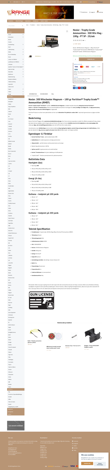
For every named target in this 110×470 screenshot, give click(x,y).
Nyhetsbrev (28, 21)
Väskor (9, 91)
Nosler (9, 114)
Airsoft (9, 34)
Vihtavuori (10, 372)
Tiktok (74, 450)
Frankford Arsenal (11, 203)
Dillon (9, 183)
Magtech (10, 267)
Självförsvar (10, 74)
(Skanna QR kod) (87, 72)
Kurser (9, 57)
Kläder (9, 52)
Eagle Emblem (11, 190)
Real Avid (10, 302)
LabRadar (10, 255)
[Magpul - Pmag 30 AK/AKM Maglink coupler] (92, 335)
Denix (9, 178)
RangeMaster (10, 99)
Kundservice (10, 389)
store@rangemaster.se (16, 453)
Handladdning (11, 44)
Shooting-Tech (11, 317)
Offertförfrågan (19, 21)
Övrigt (9, 94)
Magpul (9, 265)
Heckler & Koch (11, 228)
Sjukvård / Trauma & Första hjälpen (15, 66)
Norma (9, 285)
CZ (9, 176)
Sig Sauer (10, 319)
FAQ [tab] (52, 94)
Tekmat (9, 352)
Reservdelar (10, 71)
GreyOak (10, 215)
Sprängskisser (10, 411)
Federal (9, 198)
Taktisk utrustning (11, 81)
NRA (9, 287)
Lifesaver (10, 111)
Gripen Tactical (11, 218)
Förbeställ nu (90, 59)
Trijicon (9, 364)
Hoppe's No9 (10, 238)
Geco (9, 205)
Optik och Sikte (11, 69)
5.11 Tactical (10, 119)
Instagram (75, 443)
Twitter (75, 445)
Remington (10, 101)
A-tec (9, 121)
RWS (9, 109)
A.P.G (9, 133)
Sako (9, 310)
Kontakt (10, 396)
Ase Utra (10, 136)
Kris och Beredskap (12, 54)
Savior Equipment (11, 312)
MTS (9, 280)
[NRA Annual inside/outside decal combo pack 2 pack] (55, 336)
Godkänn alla (87, 463)
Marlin (9, 272)
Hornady (10, 240)
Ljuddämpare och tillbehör (13, 61)
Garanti (9, 404)
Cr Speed (10, 171)
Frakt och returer (11, 401)
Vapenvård (10, 84)
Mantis (9, 270)
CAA (9, 158)
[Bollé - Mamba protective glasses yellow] (36, 333)
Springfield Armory (12, 332)
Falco (9, 195)
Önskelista (10, 21)
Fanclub (10, 42)
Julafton (9, 414)
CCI (9, 166)
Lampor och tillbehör (12, 59)
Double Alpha (11, 186)
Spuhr (9, 334)
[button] (101, 337)
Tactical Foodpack (12, 347)
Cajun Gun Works (11, 161)
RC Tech (10, 297)
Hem (9, 29)
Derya (9, 181)
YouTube (76, 448)
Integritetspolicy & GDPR (13, 406)
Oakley (9, 104)
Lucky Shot (10, 262)
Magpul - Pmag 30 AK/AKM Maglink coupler (91, 346)
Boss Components (12, 151)
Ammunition (10, 37)
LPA (9, 260)
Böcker (9, 39)
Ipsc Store (10, 245)
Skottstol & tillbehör (12, 79)
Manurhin (10, 275)
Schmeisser (10, 315)
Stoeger (9, 342)
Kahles (9, 250)
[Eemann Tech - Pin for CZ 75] (74, 335)
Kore (9, 253)
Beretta (9, 148)
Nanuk (9, 282)
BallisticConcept (11, 141)
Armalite (10, 128)
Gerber (9, 208)
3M (8, 116)
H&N (9, 225)
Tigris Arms (10, 354)
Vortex (9, 377)
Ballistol (10, 143)
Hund (9, 47)
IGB (9, 243)
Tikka (9, 357)
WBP (9, 382)
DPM (9, 188)
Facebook (75, 441)
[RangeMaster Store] (18, 12)
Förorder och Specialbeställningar (15, 394)
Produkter (10, 32)
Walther (9, 379)
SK (8, 322)
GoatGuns (10, 213)
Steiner (9, 339)
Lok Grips (10, 257)
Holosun (10, 235)
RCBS (9, 300)
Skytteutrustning (11, 76)
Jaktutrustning (11, 49)
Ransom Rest (11, 295)
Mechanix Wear (11, 277)
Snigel (9, 327)
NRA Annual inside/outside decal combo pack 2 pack (54, 347)
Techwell (10, 349)
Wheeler (9, 384)
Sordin (9, 329)
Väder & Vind (11, 86)
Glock (9, 210)
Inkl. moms (16, 2)
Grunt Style (10, 220)
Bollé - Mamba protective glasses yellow (34, 341)
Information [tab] (33, 94)
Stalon (9, 337)
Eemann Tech (11, 193)
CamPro (10, 163)
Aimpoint (10, 124)
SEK (23, 2)
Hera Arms (10, 230)
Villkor (9, 399)
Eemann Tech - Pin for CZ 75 (72, 345)
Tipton (9, 386)
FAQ (9, 391)
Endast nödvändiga (100, 464)
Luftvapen (10, 64)
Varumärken (10, 96)
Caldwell (10, 126)
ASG (9, 138)
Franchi (9, 200)
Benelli (9, 146)
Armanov (10, 131)
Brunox (9, 153)
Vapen (9, 89)
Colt (9, 168)
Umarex (9, 369)
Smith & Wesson (11, 324)
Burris (9, 156)
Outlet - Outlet (44, 21)
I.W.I (9, 248)
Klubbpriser (35, 21)
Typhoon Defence (11, 367)
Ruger (9, 305)
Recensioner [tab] (44, 94)
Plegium (10, 292)
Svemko (10, 344)
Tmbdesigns (10, 359)
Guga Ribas (10, 223)
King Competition (11, 106)
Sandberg (10, 307)
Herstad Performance (12, 233)
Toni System (10, 362)
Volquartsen (10, 374)
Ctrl (9, 173)
